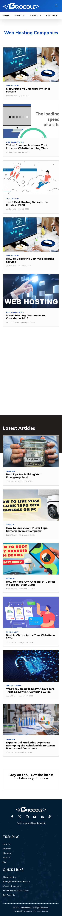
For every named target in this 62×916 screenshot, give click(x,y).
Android (10, 578)
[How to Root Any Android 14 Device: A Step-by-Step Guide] (31, 559)
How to (10, 525)
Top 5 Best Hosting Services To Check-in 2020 (27, 203)
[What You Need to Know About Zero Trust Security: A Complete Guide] (31, 666)
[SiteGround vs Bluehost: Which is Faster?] (31, 64)
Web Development (15, 142)
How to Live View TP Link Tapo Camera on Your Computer (27, 529)
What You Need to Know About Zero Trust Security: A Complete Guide (30, 690)
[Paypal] (50, 817)
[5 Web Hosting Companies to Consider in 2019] (31, 291)
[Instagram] (27, 817)
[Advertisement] (31, 375)
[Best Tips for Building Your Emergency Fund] (31, 451)
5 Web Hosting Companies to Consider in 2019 (25, 317)
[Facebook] (12, 817)
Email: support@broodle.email (31, 823)
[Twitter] (20, 817)
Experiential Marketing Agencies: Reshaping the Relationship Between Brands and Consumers (30, 745)
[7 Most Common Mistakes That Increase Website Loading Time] (31, 121)
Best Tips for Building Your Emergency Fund (24, 476)
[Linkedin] (42, 817)
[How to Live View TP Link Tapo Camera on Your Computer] (31, 505)
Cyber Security (13, 685)
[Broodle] (21, 6)
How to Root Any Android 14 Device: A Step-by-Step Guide (30, 583)
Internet (10, 471)
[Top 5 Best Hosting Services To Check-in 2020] (31, 178)
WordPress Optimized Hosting (36, 911)
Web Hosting (12, 85)
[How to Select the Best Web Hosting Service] (31, 234)
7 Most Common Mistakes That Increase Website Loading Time (27, 147)
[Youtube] (35, 817)
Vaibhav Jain (11, 152)
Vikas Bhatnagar (12, 322)
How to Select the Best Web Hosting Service (30, 260)
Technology (12, 632)
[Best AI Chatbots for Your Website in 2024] (31, 612)
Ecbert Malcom (11, 96)
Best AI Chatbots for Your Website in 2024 (30, 636)
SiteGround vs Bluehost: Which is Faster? (28, 90)
